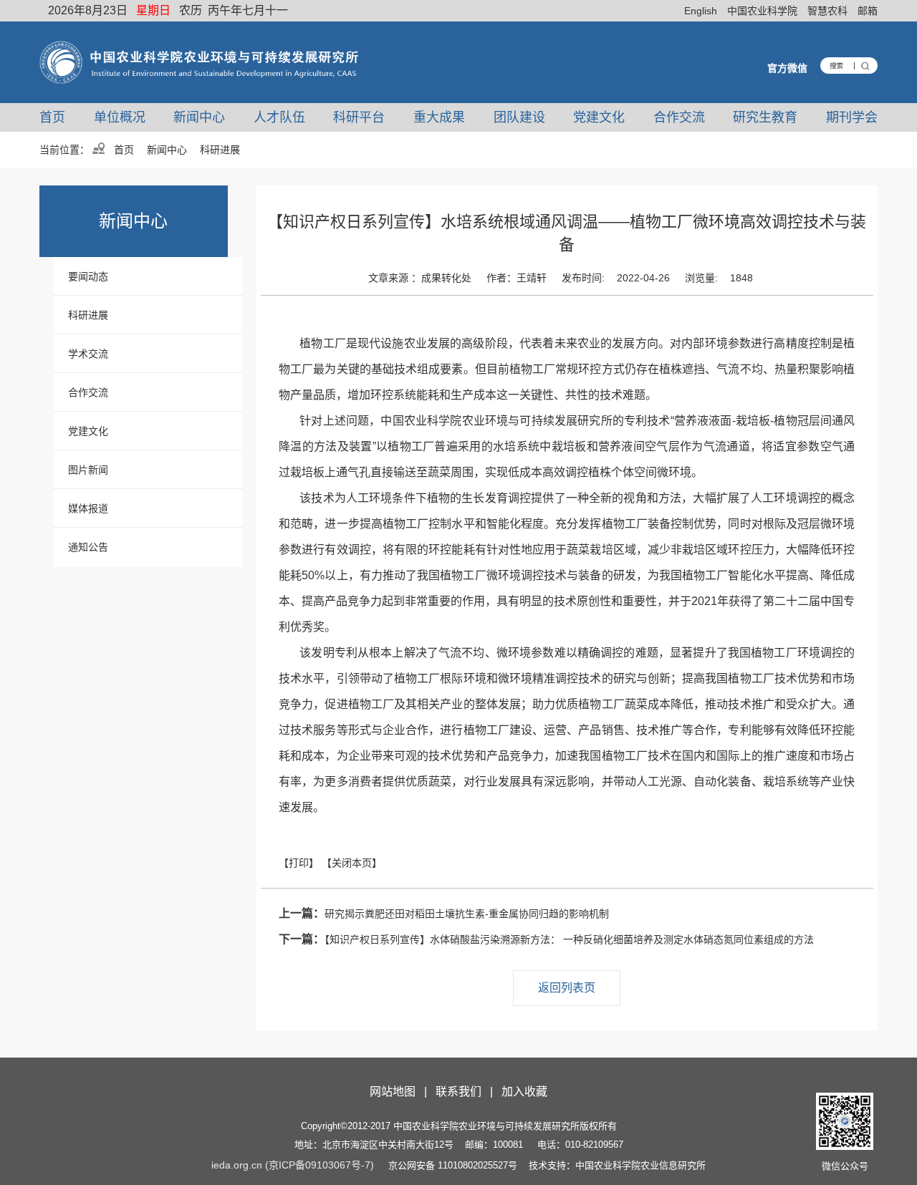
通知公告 (88, 547)
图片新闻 (88, 469)
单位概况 (119, 117)
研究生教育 (765, 117)
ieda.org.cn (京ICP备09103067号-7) (292, 1165)
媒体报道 (88, 508)
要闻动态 (88, 276)
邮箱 (868, 10)
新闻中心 (199, 117)
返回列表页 (566, 988)
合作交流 (679, 117)
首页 (52, 117)
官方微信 (787, 68)
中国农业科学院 (762, 10)
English (700, 10)
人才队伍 (279, 117)
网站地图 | (401, 1091)
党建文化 (599, 117)
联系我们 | (467, 1091)
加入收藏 (524, 1091)
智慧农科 (827, 10)
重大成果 (439, 117)
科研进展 (88, 315)
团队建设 (519, 117)
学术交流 (88, 353)
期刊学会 (852, 117)
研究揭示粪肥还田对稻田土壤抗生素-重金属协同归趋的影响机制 (444, 913)
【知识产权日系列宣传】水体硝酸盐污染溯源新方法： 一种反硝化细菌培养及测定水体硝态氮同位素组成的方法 (546, 939)
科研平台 (359, 117)
